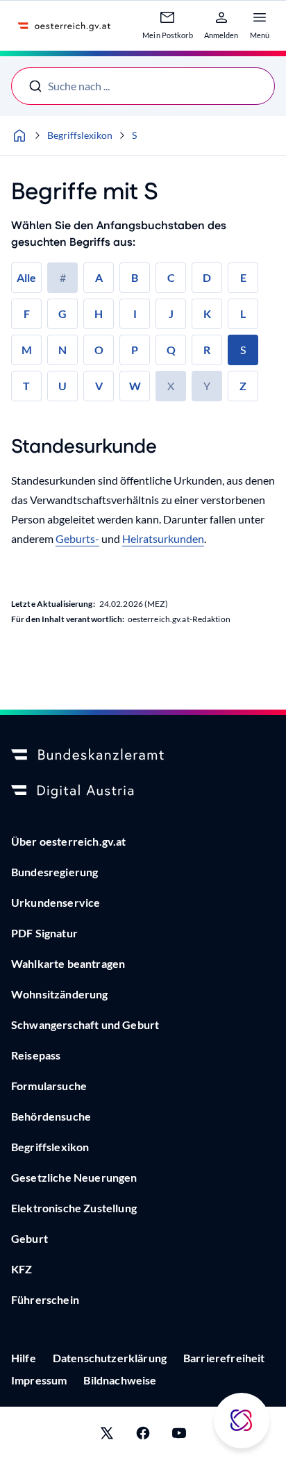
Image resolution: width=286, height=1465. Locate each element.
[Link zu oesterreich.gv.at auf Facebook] (143, 1435)
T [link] (26, 385)
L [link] (243, 313)
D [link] (207, 277)
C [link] (171, 277)
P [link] (134, 349)
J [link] (171, 313)
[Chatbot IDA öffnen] (241, 1420)
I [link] (135, 313)
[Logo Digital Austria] (143, 791)
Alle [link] (26, 277)
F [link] (27, 313)
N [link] (62, 349)
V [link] (99, 385)
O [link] (98, 349)
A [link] (99, 277)
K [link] (207, 313)
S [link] (243, 349)
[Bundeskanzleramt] (143, 755)
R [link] (206, 349)
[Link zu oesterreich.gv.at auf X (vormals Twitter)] (107, 1435)
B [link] (134, 277)
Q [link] (171, 349)
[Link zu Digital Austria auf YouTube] (179, 1435)
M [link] (27, 349)
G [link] (62, 313)
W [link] (135, 385)
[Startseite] (19, 135)
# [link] (63, 277)
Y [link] (206, 385)
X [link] (170, 385)
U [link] (62, 385)
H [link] (98, 313)
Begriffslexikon (79, 135)
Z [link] (242, 385)
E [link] (243, 277)
